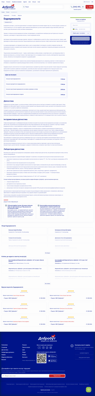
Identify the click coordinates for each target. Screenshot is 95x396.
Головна (3, 12)
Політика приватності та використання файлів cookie (55, 386)
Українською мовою (45, 390)
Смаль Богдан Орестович (19, 295)
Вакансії (3, 359)
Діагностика (4, 350)
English (53, 390)
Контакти (24, 357)
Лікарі (2, 1)
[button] (74, 29)
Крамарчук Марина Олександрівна (21, 321)
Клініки (24, 354)
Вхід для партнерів (84, 357)
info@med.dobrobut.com (30, 360)
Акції (39, 1)
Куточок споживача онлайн (72, 384)
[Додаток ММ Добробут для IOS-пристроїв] (52, 360)
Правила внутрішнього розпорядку (35, 386)
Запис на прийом (80, 38)
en (92, 1)
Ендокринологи (8, 22)
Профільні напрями (16, 1)
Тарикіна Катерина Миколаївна (20, 308)
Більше (34, 1)
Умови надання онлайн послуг (22, 384)
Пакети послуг (26, 347)
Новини (3, 354)
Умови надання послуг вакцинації (37, 384)
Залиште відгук (84, 353)
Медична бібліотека (6, 357)
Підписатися (57, 376)
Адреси (25, 1)
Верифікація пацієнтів (84, 384)
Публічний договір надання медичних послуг (55, 384)
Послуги (8, 1)
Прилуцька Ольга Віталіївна (66, 308)
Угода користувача (10, 384)
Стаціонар (4, 347)
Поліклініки (4, 345)
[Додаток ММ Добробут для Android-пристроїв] (52, 356)
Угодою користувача (77, 43)
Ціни (29, 1)
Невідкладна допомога (7, 352)
